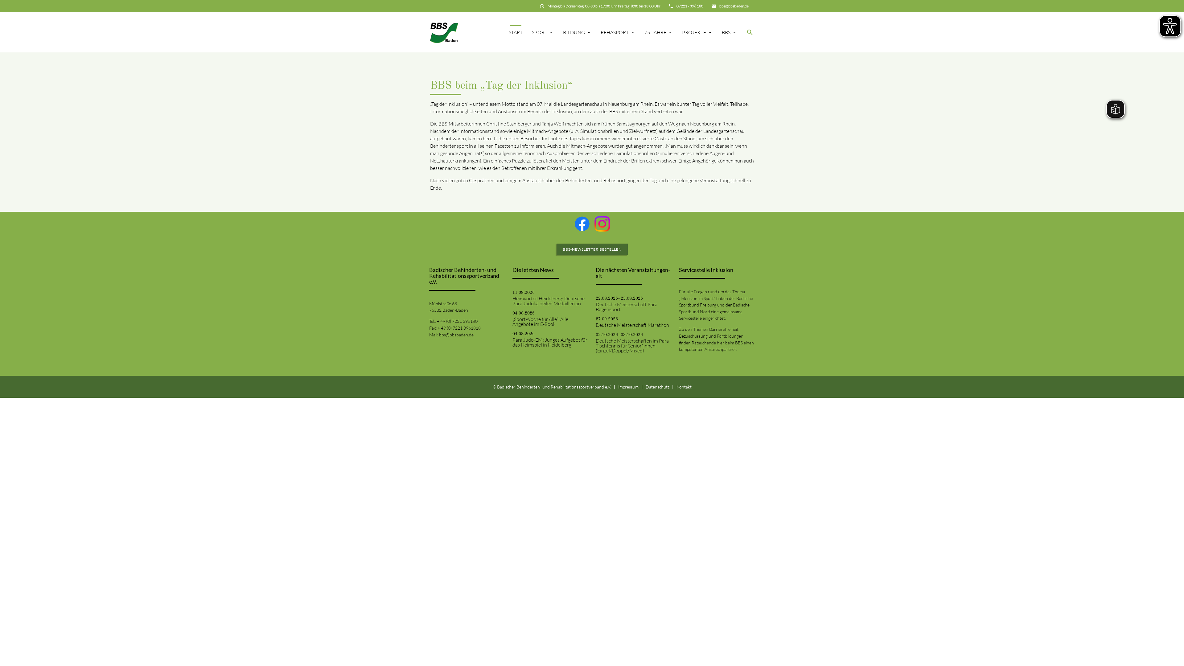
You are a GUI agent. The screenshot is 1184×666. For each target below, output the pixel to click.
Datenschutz (657, 386)
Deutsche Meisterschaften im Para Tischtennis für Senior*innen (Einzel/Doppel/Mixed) (632, 345)
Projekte (694, 32)
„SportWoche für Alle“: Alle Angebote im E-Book (540, 322)
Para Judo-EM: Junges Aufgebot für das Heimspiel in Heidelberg (549, 342)
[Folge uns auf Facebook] (582, 224)
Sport (539, 32)
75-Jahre (655, 32)
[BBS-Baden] (444, 32)
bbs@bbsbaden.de (456, 334)
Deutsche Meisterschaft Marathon (632, 325)
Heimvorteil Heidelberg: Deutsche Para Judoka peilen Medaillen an (548, 301)
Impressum (628, 386)
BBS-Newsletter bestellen (592, 249)
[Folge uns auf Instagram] (602, 224)
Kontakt (684, 386)
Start (516, 32)
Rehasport (615, 32)
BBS (726, 32)
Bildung (574, 32)
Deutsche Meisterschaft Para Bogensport (626, 307)
